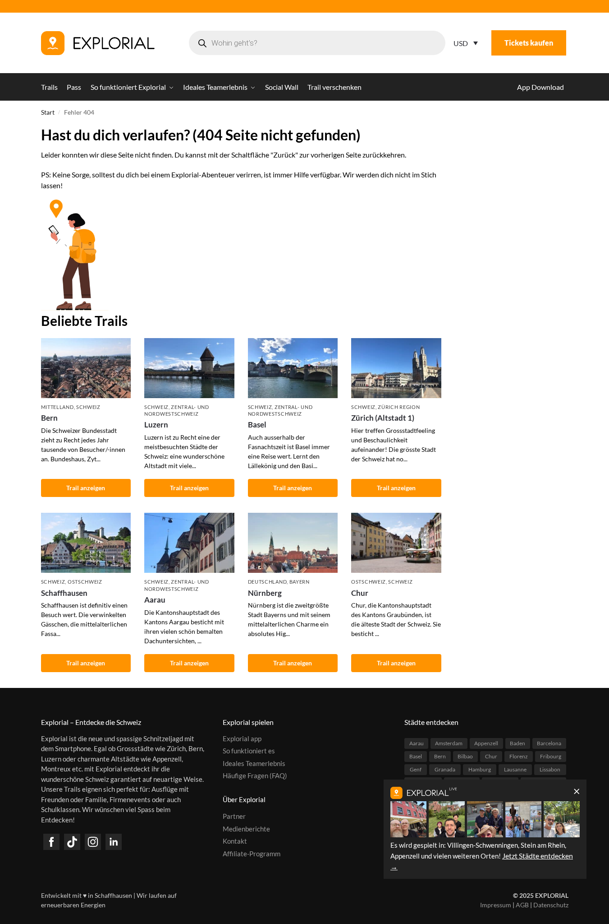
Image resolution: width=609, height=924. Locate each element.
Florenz (518, 756)
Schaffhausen (64, 593)
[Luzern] (189, 368)
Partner (234, 816)
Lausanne (515, 769)
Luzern (156, 424)
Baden (517, 743)
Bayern (299, 582)
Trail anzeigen (85, 488)
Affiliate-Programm (251, 854)
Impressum (495, 905)
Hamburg (479, 769)
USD (460, 43)
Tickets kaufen (528, 42)
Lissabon (550, 769)
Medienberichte (246, 829)
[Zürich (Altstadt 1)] (396, 368)
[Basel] (293, 368)
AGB (522, 905)
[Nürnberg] (293, 543)
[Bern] (86, 368)
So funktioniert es (249, 751)
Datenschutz (550, 905)
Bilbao (465, 756)
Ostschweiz (85, 582)
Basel (257, 424)
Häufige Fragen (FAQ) (255, 775)
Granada (445, 769)
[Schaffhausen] (86, 543)
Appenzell (486, 743)
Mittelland (57, 407)
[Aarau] (189, 543)
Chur (359, 593)
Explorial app (242, 738)
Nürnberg (265, 593)
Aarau (154, 599)
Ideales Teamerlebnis (254, 763)
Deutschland (267, 582)
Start (48, 112)
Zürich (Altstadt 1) (382, 418)
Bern (49, 418)
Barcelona (549, 743)
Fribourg (550, 756)
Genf (415, 769)
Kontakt (235, 841)
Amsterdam (448, 743)
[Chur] (396, 543)
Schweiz (88, 407)
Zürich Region (399, 407)
